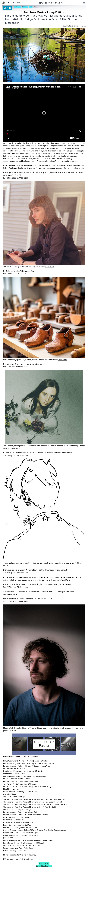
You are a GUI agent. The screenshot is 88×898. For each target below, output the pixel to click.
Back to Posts (44, 863)
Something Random (44, 866)
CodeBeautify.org (26, 859)
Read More (49, 266)
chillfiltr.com (37, 168)
